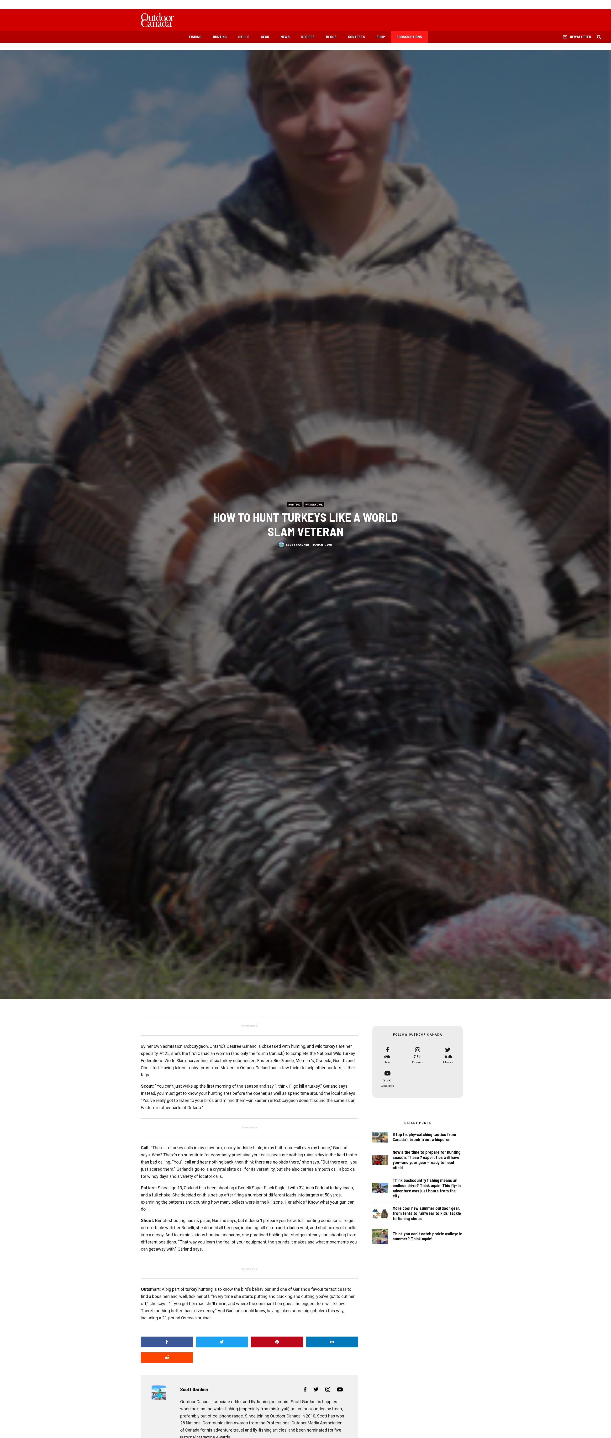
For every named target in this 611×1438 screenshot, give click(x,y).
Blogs (331, 37)
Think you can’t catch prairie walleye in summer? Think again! (427, 1236)
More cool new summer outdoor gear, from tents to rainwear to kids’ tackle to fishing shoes (427, 1213)
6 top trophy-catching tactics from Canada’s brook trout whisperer (424, 1137)
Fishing (195, 37)
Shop (380, 37)
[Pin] (277, 1342)
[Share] (167, 1342)
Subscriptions (409, 37)
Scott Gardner (297, 544)
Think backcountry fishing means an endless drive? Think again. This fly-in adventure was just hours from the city (427, 1188)
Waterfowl (314, 504)
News (285, 37)
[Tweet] (222, 1342)
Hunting (220, 37)
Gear (265, 37)
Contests (356, 37)
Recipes (308, 37)
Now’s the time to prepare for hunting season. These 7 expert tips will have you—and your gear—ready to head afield (426, 1160)
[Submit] (167, 1357)
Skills (243, 37)
